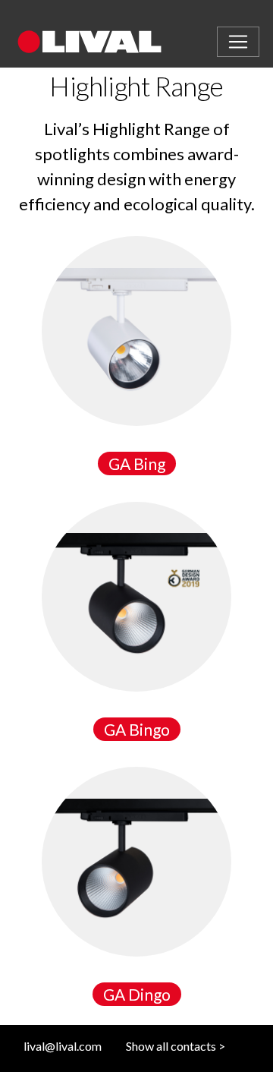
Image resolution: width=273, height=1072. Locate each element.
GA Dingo (137, 994)
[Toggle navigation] (238, 42)
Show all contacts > (175, 1046)
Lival (108, 41)
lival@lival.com (63, 1046)
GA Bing (136, 463)
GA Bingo (137, 729)
